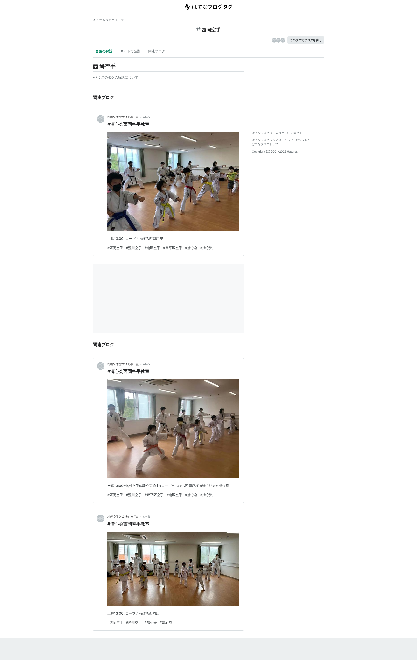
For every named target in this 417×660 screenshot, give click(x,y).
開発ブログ (303, 140)
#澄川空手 (134, 248)
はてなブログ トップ (110, 20)
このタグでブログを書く (306, 40)
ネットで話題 (130, 51)
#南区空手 (152, 248)
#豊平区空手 (172, 248)
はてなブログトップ (265, 144)
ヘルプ (289, 140)
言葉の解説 (104, 51)
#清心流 (206, 248)
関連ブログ (156, 51)
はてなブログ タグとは (267, 140)
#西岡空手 (115, 248)
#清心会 (191, 248)
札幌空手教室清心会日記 (123, 117)
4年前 (147, 117)
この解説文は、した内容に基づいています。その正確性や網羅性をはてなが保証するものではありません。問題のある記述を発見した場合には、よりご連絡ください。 (115, 78)
